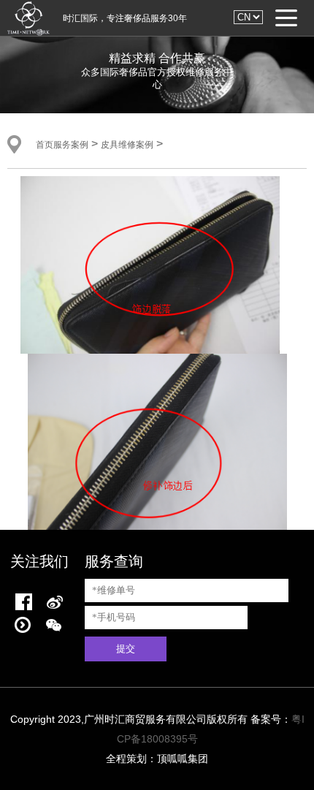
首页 (44, 145)
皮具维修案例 (127, 145)
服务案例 (70, 145)
